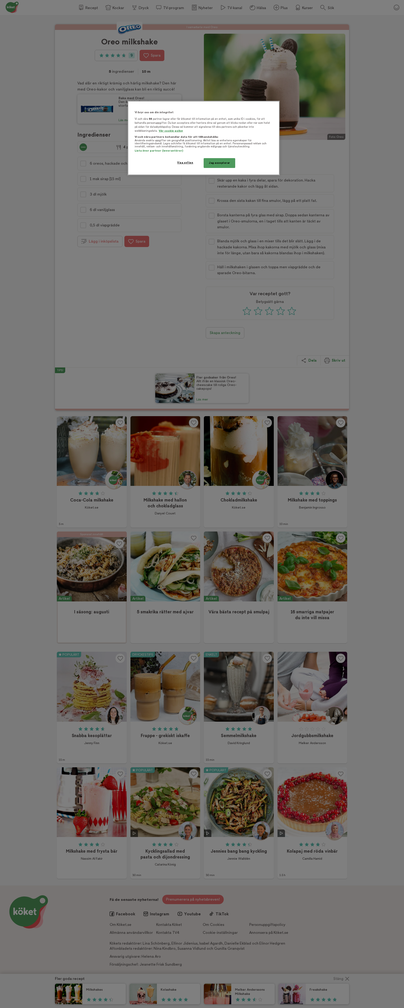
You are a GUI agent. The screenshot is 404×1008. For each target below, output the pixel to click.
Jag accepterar (219, 162)
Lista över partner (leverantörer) (159, 150)
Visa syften (185, 162)
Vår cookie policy (171, 130)
